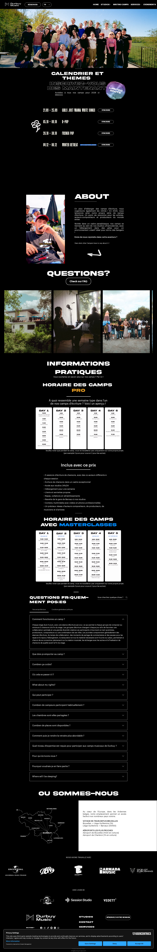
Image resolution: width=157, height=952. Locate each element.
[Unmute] (32, 260)
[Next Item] (146, 322)
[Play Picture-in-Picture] (58, 260)
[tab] (39, 609)
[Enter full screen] (62, 260)
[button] (106, 4)
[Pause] (29, 260)
